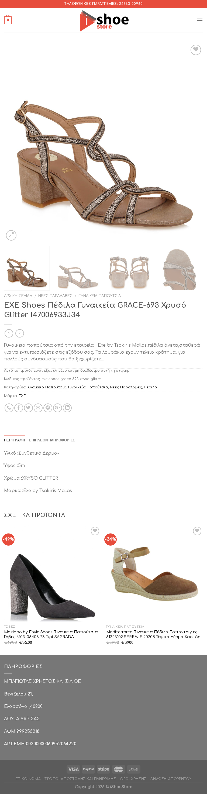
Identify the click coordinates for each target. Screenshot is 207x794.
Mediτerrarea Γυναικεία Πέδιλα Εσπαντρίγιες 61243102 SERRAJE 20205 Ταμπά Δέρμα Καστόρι (154, 634)
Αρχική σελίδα (18, 296)
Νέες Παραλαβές (55, 296)
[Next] (192, 143)
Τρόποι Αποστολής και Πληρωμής (80, 779)
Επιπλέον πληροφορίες (52, 440)
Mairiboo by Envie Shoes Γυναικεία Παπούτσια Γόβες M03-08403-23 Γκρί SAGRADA (51, 634)
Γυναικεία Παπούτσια (99, 296)
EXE (22, 396)
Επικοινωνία (28, 779)
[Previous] (15, 143)
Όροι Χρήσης (133, 779)
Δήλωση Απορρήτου (170, 779)
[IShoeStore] (103, 20)
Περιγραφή (14, 440)
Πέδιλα (150, 387)
